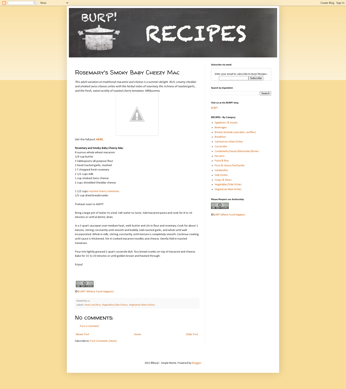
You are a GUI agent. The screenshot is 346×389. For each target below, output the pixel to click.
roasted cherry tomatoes (104, 191)
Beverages (221, 127)
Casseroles (221, 146)
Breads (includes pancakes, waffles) (235, 132)
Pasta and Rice (93, 305)
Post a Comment (89, 326)
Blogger (196, 363)
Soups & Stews (223, 179)
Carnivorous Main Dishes (229, 141)
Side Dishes (221, 175)
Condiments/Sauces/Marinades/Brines (237, 151)
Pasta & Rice (222, 160)
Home (137, 334)
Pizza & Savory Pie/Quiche (229, 165)
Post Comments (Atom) (103, 341)
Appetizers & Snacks (226, 122)
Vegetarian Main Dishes (142, 305)
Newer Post (82, 334)
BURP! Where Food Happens (95, 291)
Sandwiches (221, 170)
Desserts (220, 156)
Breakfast (220, 136)
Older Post (192, 334)
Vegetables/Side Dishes (115, 305)
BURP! (214, 107)
